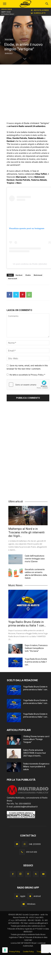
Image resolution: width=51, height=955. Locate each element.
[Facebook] (9, 295)
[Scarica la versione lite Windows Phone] (23, 904)
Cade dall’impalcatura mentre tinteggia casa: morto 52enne (35, 559)
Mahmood (38, 275)
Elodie (28, 275)
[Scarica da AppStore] (17, 896)
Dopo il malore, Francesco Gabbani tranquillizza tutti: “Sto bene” (36, 648)
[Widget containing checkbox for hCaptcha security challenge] (28, 384)
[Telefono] (22, 852)
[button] (47, 4)
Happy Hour (5, 12)
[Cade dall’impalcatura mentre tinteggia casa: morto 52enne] (15, 559)
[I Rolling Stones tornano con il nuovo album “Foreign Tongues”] (14, 740)
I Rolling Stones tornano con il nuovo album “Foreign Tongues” (36, 739)
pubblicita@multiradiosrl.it (26, 806)
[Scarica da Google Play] (30, 896)
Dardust (19, 275)
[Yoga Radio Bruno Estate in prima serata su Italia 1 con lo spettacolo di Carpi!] (28, 604)
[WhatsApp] (29, 295)
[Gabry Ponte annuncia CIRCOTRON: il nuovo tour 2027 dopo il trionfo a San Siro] (14, 753)
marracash (12, 278)
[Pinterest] (22, 295)
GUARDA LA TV (39, 13)
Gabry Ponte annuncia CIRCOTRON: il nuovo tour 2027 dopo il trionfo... (34, 753)
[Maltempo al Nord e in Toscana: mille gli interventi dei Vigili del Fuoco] (28, 515)
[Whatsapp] (24, 844)
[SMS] (17, 844)
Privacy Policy (37, 374)
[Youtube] (43, 874)
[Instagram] (20, 874)
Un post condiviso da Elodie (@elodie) (30, 264)
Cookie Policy (28, 951)
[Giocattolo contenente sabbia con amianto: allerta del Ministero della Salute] (15, 573)
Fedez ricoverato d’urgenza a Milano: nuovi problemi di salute (36, 767)
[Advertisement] (25, 93)
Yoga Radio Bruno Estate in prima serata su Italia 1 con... (27, 623)
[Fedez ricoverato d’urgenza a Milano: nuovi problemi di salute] (14, 767)
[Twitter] (16, 295)
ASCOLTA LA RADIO (41, 10)
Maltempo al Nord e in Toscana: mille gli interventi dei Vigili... (26, 532)
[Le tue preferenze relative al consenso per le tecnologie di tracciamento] (5, 950)
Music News (9, 40)
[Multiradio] (28, 794)
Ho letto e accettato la (27, 374)
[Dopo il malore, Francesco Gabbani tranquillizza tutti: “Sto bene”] (15, 649)
